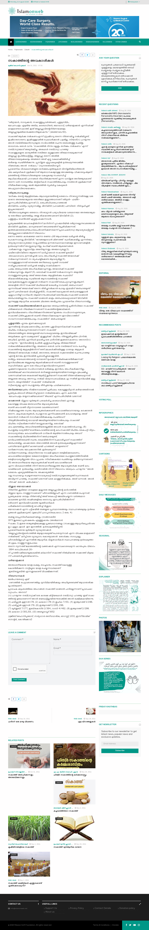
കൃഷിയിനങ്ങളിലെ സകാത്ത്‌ (21, 847)
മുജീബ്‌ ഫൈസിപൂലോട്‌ (17, 65)
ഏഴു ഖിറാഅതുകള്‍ (86, 722)
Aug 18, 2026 (122, 234)
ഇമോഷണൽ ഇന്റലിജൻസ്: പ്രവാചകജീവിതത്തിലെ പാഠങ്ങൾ (116, 335)
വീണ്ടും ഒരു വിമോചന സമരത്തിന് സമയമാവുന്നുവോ (116, 312)
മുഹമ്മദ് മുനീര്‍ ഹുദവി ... (63, 844)
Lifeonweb (62, 42)
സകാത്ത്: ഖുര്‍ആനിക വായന (67, 847)
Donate (115, 925)
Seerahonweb (36, 42)
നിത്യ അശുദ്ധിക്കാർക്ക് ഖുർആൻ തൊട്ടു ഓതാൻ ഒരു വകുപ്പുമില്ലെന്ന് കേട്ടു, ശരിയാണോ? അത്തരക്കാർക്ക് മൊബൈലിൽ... (119, 256)
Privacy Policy (77, 908)
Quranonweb (21, 42)
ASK (120, 88)
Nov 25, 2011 (81, 844)
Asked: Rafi (106, 223)
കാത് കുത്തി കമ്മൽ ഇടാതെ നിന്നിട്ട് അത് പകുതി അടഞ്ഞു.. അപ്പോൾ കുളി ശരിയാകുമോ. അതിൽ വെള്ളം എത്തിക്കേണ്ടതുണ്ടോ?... (118, 199)
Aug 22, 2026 (119, 158)
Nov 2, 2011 (81, 808)
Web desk (12, 719)
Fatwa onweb (121, 42)
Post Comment (19, 680)
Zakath (27, 50)
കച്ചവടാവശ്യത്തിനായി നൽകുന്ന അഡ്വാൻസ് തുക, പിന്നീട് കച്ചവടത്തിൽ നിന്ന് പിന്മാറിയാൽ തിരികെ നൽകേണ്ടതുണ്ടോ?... (119, 134)
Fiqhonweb (50, 42)
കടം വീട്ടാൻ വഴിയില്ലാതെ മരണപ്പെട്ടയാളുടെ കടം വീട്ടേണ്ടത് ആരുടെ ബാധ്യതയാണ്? (117, 214)
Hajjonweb (107, 42)
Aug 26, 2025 (133, 366)
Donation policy (127, 908)
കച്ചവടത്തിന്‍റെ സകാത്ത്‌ (66, 811)
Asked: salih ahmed (109, 111)
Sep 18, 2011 (90, 719)
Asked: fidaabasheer (110, 192)
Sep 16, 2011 (25, 719)
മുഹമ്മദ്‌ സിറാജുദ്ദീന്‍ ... (17, 772)
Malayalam (134, 2)
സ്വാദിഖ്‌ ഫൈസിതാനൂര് (18, 844)
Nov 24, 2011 (86, 772)
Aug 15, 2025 (116, 308)
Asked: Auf (105, 158)
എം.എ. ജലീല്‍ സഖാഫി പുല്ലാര (66, 772)
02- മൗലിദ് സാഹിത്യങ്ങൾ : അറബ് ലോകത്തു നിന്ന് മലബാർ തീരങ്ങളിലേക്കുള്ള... (118, 372)
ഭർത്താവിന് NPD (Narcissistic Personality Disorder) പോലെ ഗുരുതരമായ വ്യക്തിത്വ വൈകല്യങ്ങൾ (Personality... (118, 118)
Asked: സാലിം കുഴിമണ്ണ (111, 128)
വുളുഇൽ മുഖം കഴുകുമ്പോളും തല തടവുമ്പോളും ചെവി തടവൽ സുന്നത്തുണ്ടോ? (116, 240)
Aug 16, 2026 (124, 248)
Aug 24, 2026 (120, 144)
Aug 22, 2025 (124, 380)
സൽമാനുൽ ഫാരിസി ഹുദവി (112, 366)
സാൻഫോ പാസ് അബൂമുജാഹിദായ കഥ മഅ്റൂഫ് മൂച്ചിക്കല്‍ (118, 384)
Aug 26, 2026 (129, 127)
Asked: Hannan (107, 209)
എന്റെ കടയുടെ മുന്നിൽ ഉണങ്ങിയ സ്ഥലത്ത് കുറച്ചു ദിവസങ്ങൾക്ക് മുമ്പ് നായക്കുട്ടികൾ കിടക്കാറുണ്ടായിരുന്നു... (119, 150)
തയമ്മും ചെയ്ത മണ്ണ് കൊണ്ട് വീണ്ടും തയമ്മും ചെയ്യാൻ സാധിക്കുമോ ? (118, 227)
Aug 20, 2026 (122, 208)
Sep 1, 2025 (130, 354)
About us (49, 912)
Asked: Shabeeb (108, 249)
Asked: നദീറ (106, 144)
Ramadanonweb (92, 42)
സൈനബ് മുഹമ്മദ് (109, 343)
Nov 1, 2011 (35, 844)
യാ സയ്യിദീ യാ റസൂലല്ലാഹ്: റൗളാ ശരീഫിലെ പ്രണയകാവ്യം (117, 347)
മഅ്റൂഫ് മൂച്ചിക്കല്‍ (108, 331)
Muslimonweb (76, 42)
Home (10, 50)
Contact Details (103, 908)
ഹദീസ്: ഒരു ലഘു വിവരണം (21, 722)
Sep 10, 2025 (125, 343)
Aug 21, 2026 (128, 192)
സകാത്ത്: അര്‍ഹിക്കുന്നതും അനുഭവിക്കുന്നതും (20, 776)
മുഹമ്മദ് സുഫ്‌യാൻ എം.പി (112, 355)
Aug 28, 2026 (126, 110)
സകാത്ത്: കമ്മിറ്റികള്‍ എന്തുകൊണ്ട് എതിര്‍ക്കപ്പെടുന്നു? (25, 884)
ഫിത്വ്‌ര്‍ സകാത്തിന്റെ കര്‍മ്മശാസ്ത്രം (70, 775)
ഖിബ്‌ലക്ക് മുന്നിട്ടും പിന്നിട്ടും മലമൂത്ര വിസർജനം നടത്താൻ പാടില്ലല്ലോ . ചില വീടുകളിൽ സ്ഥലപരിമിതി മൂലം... (119, 183)
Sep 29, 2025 (124, 331)
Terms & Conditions (101, 925)
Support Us (51, 908)
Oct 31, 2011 (35, 772)
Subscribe (119, 751)
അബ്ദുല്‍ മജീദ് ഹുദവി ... (63, 808)
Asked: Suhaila (107, 235)
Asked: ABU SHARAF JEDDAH (113, 175)
